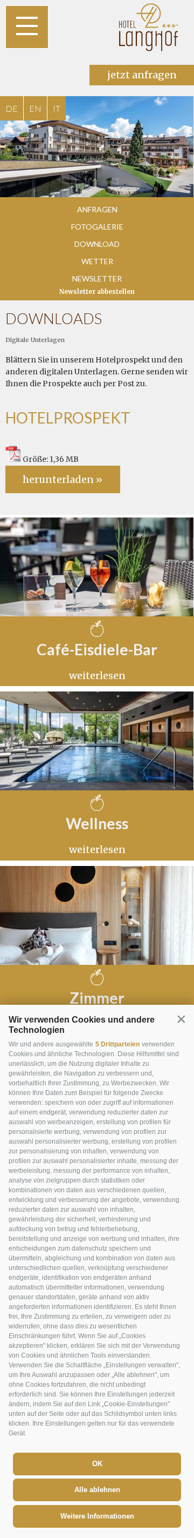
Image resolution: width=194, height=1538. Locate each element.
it (56, 108)
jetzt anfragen (142, 75)
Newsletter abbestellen (97, 291)
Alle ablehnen (97, 1490)
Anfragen (97, 209)
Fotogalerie (97, 226)
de (11, 108)
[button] (181, 1019)
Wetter (97, 261)
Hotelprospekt (67, 417)
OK (97, 1464)
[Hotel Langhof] (149, 27)
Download (97, 244)
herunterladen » (62, 479)
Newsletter (97, 278)
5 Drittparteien (117, 1044)
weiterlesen (97, 675)
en (35, 108)
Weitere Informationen (97, 1516)
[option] (97, 147)
